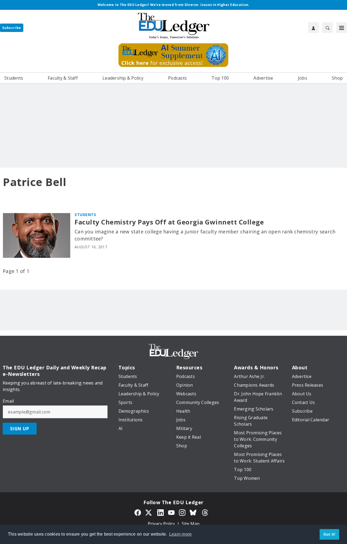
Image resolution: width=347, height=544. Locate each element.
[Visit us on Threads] (205, 512)
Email (8, 401)
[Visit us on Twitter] (149, 512)
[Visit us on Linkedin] (160, 512)
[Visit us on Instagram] (182, 512)
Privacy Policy (161, 524)
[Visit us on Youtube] (171, 512)
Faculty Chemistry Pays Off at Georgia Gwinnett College (169, 222)
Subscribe (11, 27)
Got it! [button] (329, 534)
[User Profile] (313, 27)
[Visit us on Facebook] (137, 512)
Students (85, 214)
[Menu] (341, 27)
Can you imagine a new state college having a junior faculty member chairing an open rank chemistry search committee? (205, 235)
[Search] (327, 27)
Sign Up (19, 429)
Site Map (191, 524)
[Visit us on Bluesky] (193, 512)
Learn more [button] (180, 534)
